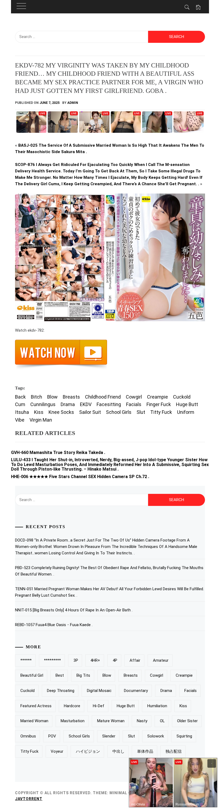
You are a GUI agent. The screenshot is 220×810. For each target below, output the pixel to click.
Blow (52, 397)
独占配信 (174, 751)
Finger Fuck (158, 404)
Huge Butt (187, 404)
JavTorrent (28, 799)
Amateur (160, 660)
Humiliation (157, 705)
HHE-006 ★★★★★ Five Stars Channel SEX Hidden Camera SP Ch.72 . (80, 476)
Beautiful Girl (31, 675)
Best (60, 675)
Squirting (184, 736)
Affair (135, 660)
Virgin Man (41, 420)
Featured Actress (36, 705)
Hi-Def (98, 705)
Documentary (136, 690)
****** (26, 660)
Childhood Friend (103, 397)
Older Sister (187, 720)
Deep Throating (60, 690)
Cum (20, 404)
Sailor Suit (90, 412)
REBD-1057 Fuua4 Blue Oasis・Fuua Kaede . (54, 624)
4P (115, 660)
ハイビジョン (88, 751)
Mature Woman (110, 720)
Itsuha (22, 412)
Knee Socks (61, 412)
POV (52, 736)
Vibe (19, 420)
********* (52, 660)
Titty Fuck (161, 412)
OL (162, 720)
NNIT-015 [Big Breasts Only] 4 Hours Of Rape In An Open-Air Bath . (74, 610)
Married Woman (34, 720)
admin (72, 103)
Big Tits (83, 675)
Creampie (157, 397)
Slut (141, 412)
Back (20, 397)
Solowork (155, 736)
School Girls (118, 412)
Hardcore (72, 705)
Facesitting (109, 404)
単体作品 (145, 751)
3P (76, 660)
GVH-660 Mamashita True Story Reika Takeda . (58, 452)
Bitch (36, 397)
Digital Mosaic (99, 690)
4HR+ (95, 660)
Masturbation (73, 720)
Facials (133, 404)
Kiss (38, 412)
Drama (68, 404)
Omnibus (28, 736)
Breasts (71, 397)
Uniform (185, 412)
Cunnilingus (43, 404)
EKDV (85, 404)
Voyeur (57, 751)
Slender (108, 736)
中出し (118, 751)
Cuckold (181, 397)
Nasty (142, 720)
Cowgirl (134, 397)
